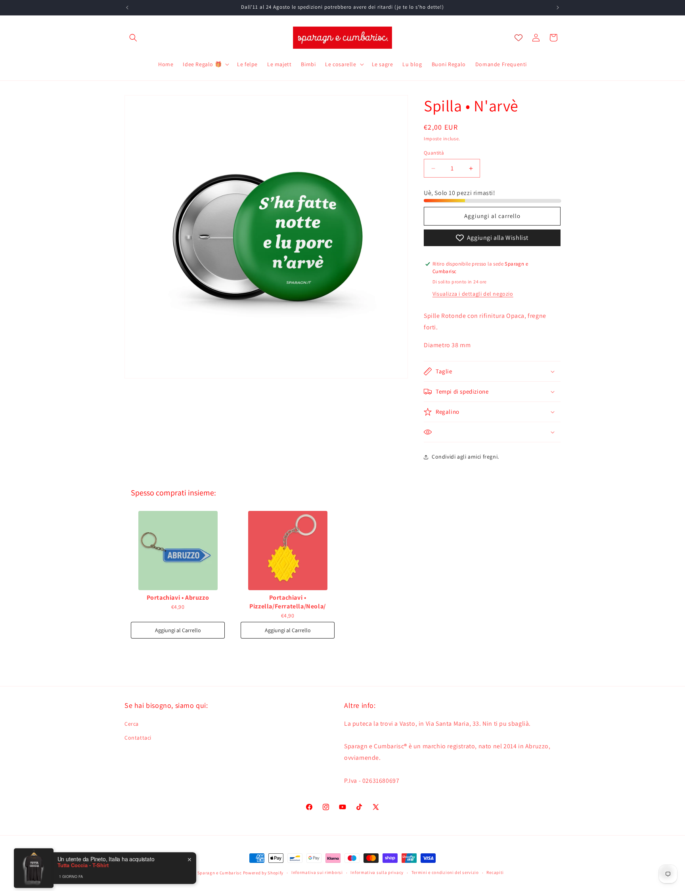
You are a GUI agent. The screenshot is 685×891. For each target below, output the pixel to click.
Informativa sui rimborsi (317, 872)
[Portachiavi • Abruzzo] (177, 550)
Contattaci (137, 737)
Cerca (131, 723)
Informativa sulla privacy (377, 872)
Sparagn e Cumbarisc (219, 873)
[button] (133, 37)
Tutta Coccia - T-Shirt (83, 860)
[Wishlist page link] (518, 38)
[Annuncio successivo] (557, 7)
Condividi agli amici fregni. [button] (465, 456)
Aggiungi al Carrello (178, 630)
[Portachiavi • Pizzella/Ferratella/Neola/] (287, 550)
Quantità (434, 152)
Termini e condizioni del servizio (445, 872)
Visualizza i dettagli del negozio (472, 293)
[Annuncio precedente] (127, 7)
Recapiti (495, 872)
